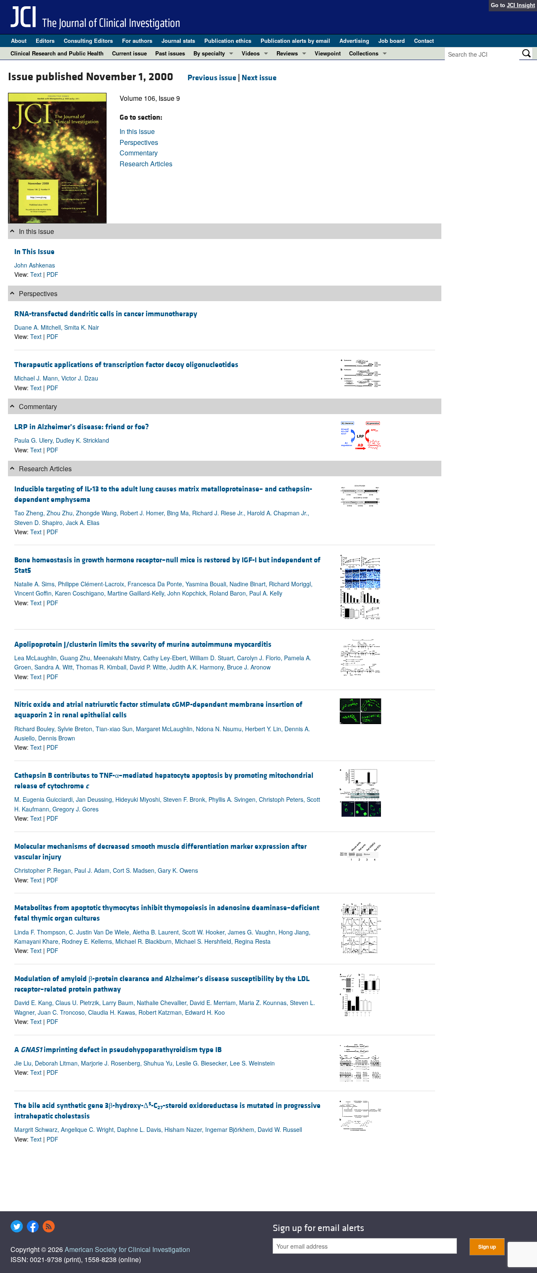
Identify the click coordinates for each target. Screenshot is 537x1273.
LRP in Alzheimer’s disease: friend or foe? (81, 427)
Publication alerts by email (295, 41)
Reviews (287, 53)
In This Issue (34, 252)
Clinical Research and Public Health (57, 53)
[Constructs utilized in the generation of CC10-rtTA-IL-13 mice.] (360, 494)
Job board (391, 41)
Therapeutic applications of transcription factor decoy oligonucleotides (126, 365)
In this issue (137, 131)
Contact (424, 41)
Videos (251, 53)
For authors (137, 41)
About (18, 41)
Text (36, 274)
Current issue (129, 53)
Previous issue (212, 78)
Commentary (139, 152)
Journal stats (178, 41)
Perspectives (139, 142)
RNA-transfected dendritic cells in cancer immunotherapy (105, 314)
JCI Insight (521, 5)
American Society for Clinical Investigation (127, 1249)
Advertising (354, 41)
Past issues (170, 53)
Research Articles (146, 163)
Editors (45, 41)
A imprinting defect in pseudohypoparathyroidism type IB (118, 1050)
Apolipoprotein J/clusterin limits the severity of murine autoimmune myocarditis (142, 644)
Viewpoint (328, 53)
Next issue (259, 78)
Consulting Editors (88, 41)
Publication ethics (227, 41)
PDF (52, 274)
